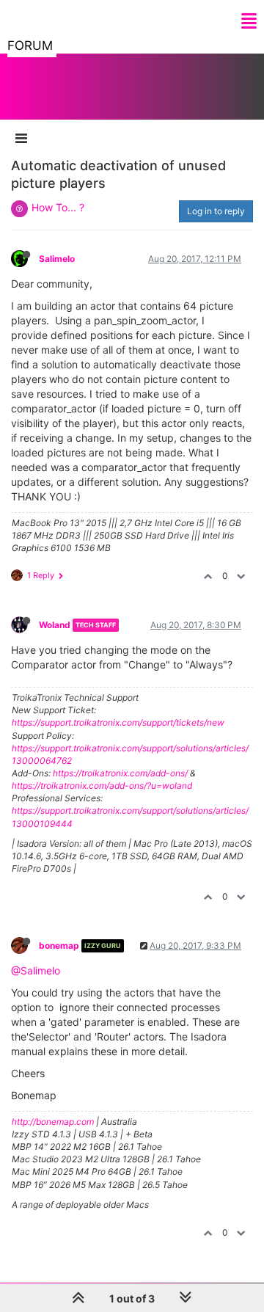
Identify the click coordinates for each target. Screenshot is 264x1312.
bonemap (59, 945)
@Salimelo (35, 970)
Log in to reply (216, 210)
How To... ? (58, 207)
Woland (54, 624)
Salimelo (57, 258)
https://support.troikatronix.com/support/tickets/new (118, 722)
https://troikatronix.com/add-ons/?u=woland (102, 785)
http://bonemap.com (53, 1121)
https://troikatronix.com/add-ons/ (120, 773)
